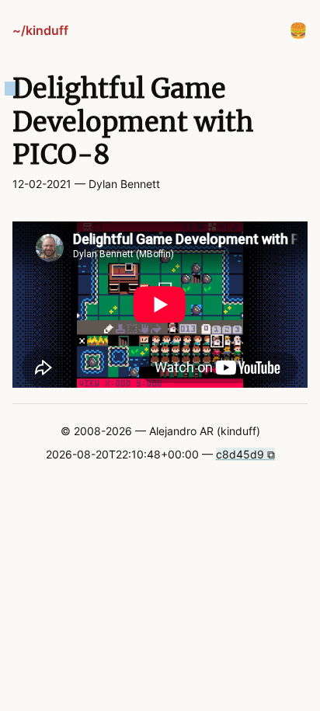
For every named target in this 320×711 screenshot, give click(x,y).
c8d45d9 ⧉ (245, 454)
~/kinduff (40, 30)
